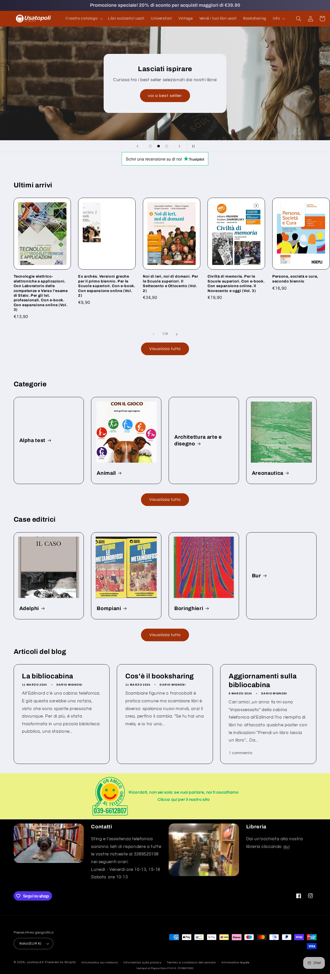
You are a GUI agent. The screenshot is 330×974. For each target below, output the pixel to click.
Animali (106, 473)
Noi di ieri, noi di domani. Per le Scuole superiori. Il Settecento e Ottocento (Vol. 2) (170, 283)
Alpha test (32, 440)
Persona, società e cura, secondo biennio (295, 278)
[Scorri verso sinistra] (153, 334)
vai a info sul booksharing (272, 99)
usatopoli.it (35, 962)
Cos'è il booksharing (159, 676)
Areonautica (267, 473)
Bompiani (109, 608)
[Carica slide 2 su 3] (158, 146)
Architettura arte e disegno (198, 440)
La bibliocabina (47, 676)
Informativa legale (235, 962)
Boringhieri (188, 608)
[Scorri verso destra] (176, 334)
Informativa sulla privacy (142, 962)
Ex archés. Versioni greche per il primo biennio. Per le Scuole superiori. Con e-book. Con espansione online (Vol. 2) (106, 285)
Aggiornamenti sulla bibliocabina (263, 680)
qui (286, 846)
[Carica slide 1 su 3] (150, 146)
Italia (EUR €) (30, 943)
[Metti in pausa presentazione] (192, 146)
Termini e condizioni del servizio (191, 962)
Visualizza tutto (165, 349)
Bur (256, 575)
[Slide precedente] (137, 146)
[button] (83, 18)
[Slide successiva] (179, 146)
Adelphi (29, 608)
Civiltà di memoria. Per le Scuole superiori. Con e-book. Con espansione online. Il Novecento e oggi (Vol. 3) (236, 283)
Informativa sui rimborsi (99, 962)
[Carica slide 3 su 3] (167, 146)
